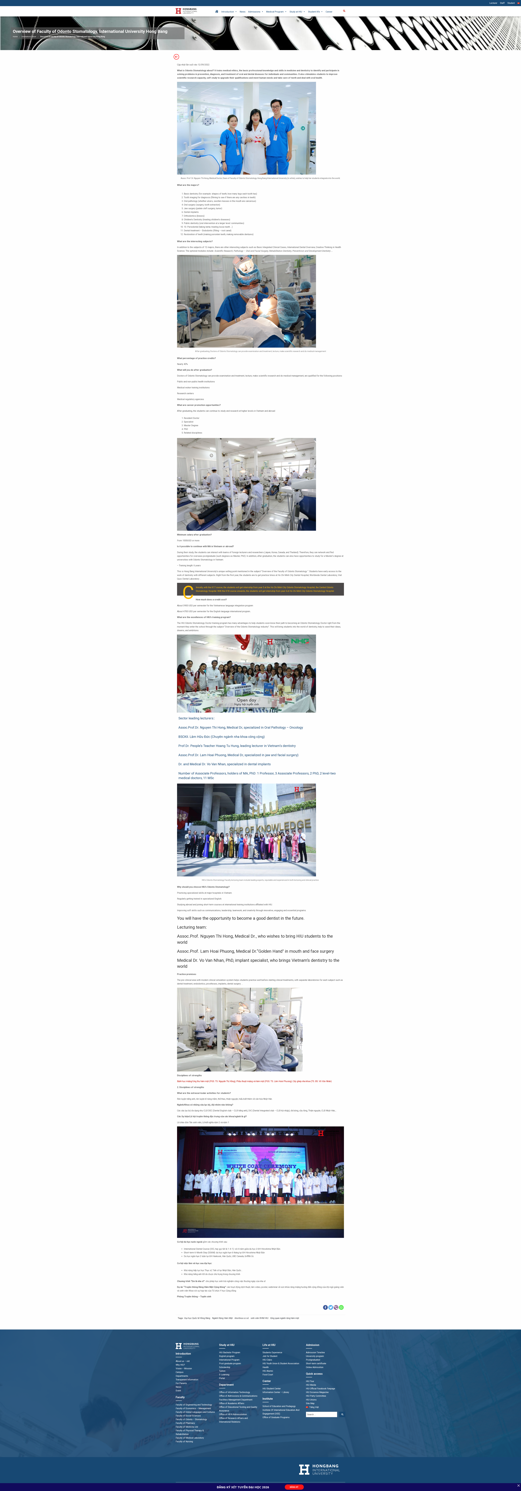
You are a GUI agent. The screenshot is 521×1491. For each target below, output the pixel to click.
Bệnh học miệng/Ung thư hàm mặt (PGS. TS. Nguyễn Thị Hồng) (206, 1081)
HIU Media (311, 1385)
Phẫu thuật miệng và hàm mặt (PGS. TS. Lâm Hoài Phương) (264, 1081)
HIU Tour (310, 1381)
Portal (222, 1378)
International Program (229, 1360)
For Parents (181, 1383)
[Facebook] (325, 1307)
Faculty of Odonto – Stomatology (191, 1419)
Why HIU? (180, 1365)
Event (178, 1390)
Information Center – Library (276, 1392)
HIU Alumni (268, 1371)
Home (15, 37)
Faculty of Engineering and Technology (194, 1404)
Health (266, 1367)
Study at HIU (296, 11)
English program (226, 1356)
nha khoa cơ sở (242, 1318)
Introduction (227, 11)
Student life (314, 11)
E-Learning (224, 1374)
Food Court (268, 1374)
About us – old (183, 1361)
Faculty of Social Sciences (188, 1415)
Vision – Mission (184, 1368)
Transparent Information (187, 1379)
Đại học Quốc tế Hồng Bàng (197, 1318)
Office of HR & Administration (233, 1414)
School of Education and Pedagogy (279, 1406)
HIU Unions (311, 1399)
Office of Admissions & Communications (238, 1396)
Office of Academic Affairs (231, 1403)
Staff (502, 3)
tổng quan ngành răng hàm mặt (284, 1318)
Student (511, 3)
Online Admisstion (314, 1367)
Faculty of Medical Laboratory (190, 1438)
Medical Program (275, 11)
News (242, 11)
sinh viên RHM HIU (259, 1318)
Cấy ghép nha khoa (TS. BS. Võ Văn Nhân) (312, 1081)
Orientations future (29, 37)
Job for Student (270, 1356)
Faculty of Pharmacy (185, 1423)
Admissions (254, 11)
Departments (182, 1376)
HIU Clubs (267, 1360)
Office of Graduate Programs (276, 1417)
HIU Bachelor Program (229, 1352)
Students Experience (272, 1352)
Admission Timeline (315, 1352)
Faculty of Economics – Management (193, 1408)
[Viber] (336, 1307)
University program (315, 1356)
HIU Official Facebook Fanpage (320, 1388)
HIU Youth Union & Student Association (281, 1363)
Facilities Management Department (235, 1399)
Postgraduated (313, 1360)
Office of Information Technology (234, 1392)
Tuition (222, 1371)
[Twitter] (330, 1307)
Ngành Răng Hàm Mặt (222, 1318)
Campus (179, 1372)
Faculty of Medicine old (187, 1427)
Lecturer (493, 3)
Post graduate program (230, 1363)
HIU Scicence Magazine (317, 1392)
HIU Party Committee (316, 1396)
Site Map (310, 1403)
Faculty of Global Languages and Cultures (195, 1412)
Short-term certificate (316, 1363)
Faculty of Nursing (184, 1441)
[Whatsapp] (341, 1307)
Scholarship (224, 1367)
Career (329, 11)
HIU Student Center (272, 1388)
